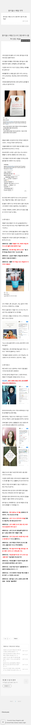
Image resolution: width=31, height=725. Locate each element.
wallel (22, 720)
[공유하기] (7, 638)
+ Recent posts (5, 712)
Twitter (12, 722)
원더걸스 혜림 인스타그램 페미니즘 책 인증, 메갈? (15, 18)
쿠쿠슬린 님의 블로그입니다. (10, 682)
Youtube (20, 722)
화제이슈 (6, 646)
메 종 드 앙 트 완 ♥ (9, 680)
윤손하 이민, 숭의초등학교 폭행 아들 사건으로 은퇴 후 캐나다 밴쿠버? (11, 664)
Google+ (24, 722)
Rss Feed (7, 722)
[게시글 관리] (10, 638)
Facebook (16, 722)
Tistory (13, 720)
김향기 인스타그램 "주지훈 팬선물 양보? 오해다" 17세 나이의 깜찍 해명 (11, 659)
